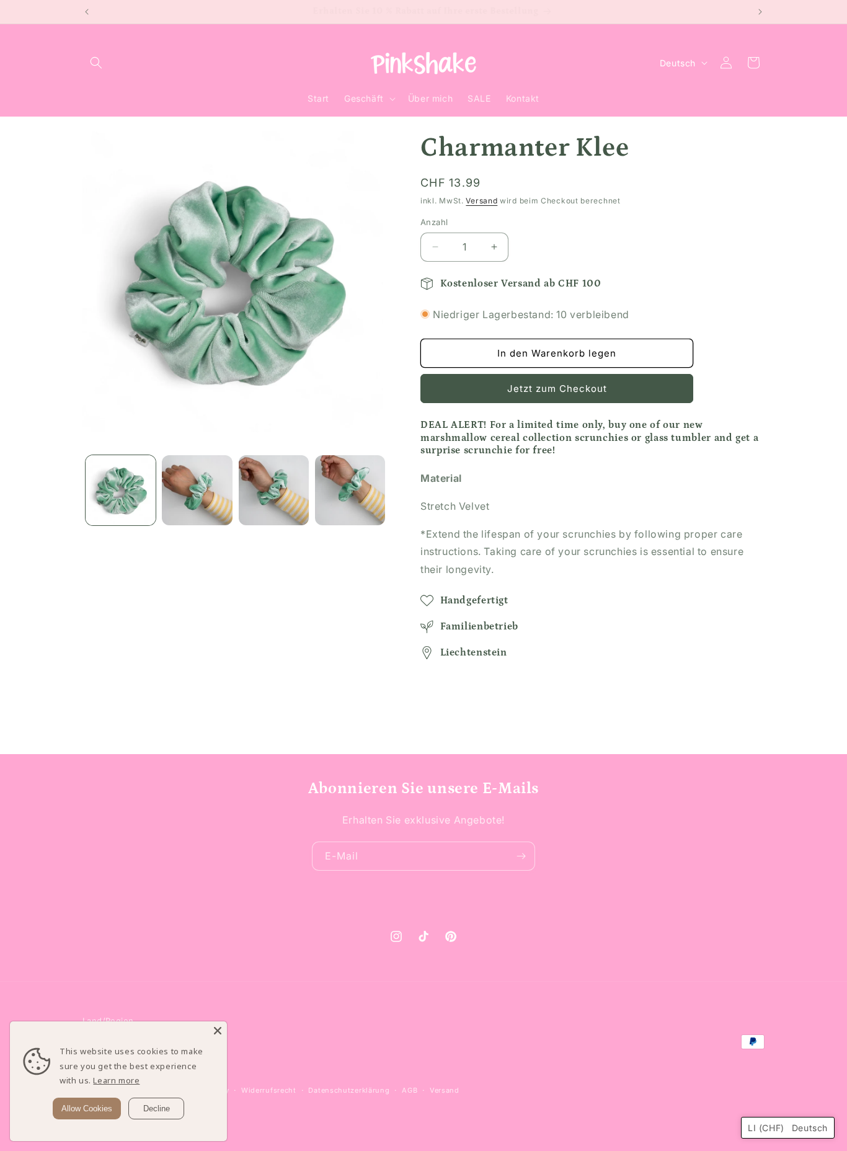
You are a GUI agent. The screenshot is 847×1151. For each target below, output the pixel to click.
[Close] (217, 1030)
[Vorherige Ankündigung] (86, 12)
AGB (409, 1090)
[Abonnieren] (520, 856)
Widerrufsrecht (268, 1090)
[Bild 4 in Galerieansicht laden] (350, 490)
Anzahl (434, 222)
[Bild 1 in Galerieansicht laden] (121, 490)
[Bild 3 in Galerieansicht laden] (274, 490)
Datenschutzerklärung (348, 1090)
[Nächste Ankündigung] (760, 12)
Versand (481, 200)
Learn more (116, 1080)
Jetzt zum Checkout (557, 388)
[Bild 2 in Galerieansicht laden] (197, 490)
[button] (96, 62)
